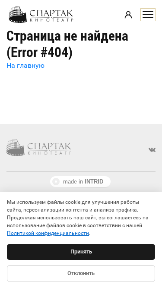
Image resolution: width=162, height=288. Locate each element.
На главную (25, 65)
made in (83, 181)
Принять (81, 251)
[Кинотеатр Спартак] (41, 14)
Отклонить (81, 273)
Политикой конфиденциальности (48, 233)
